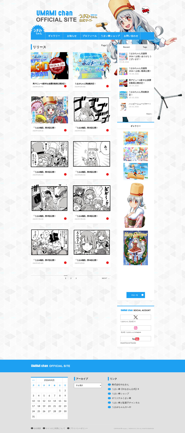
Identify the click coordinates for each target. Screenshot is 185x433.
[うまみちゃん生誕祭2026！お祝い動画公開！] (123, 74)
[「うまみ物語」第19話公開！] (49, 198)
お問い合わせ (131, 35)
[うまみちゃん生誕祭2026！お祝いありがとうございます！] (123, 60)
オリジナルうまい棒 (121, 398)
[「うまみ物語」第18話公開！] (91, 198)
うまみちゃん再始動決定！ (85, 83)
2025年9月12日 (80, 131)
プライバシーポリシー (79, 428)
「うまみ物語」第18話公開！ (86, 216)
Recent (126, 47)
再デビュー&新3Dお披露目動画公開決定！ (49, 83)
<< (33, 380)
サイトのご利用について (55, 428)
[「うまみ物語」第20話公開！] (91, 154)
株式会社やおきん (120, 384)
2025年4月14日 (38, 263)
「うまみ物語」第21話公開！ (44, 172)
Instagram (135, 327)
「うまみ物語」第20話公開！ (86, 172)
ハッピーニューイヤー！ (140, 104)
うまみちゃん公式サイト (68, 16)
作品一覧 (135, 210)
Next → (106, 278)
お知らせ (72, 35)
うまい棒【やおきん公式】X (125, 389)
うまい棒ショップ (110, 35)
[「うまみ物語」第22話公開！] (91, 109)
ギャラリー (54, 35)
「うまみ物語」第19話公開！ (44, 216)
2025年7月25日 (38, 219)
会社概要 (37, 428)
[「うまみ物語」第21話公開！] (49, 154)
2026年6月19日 (38, 87)
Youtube (135, 338)
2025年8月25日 (38, 175)
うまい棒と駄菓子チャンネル (126, 402)
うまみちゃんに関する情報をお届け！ (38, 31)
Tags (145, 47)
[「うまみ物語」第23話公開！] (49, 109)
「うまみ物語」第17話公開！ (44, 260)
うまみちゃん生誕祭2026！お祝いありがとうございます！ (140, 56)
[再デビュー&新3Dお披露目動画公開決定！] (49, 65)
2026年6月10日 (80, 87)
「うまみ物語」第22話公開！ (86, 127)
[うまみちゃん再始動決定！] (91, 65)
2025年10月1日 (38, 131)
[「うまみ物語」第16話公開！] (91, 242)
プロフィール (90, 35)
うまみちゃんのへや (121, 407)
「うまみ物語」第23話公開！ (44, 127)
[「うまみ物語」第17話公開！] (49, 242)
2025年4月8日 (80, 263)
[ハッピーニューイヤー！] (123, 110)
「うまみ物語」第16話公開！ (86, 260)
